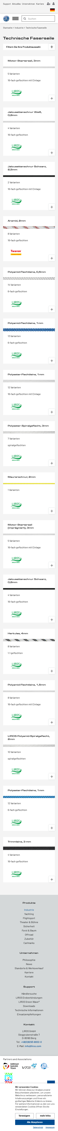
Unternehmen (28, 3)
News (29, 964)
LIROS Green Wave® (29, 1001)
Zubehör (29, 938)
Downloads (29, 1005)
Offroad (29, 934)
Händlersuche (29, 993)
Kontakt (29, 976)
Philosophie (29, 959)
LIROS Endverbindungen (29, 997)
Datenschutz (38, 1127)
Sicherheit (29, 926)
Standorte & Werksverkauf (29, 968)
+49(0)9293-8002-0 (31, 1041)
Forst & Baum (29, 930)
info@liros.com (33, 1046)
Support (7, 3)
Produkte (29, 902)
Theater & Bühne (29, 922)
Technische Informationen (29, 1010)
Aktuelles (16, 3)
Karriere (40, 3)
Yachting (29, 913)
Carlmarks (29, 942)
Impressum (50, 1127)
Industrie (29, 909)
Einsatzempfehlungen (29, 1014)
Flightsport (29, 918)
